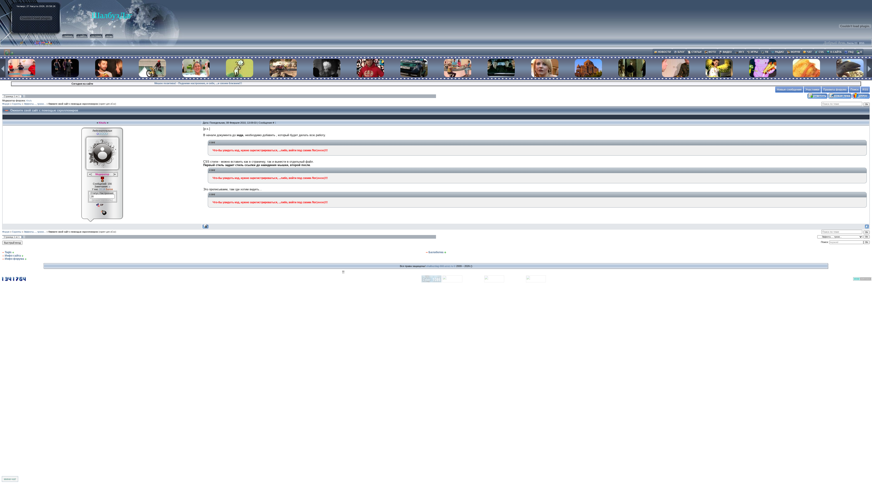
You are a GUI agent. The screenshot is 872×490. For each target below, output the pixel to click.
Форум (6, 104)
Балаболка (436, 252)
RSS (861, 43)
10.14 (102, 189)
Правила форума (835, 89)
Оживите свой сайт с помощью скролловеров (73, 104)
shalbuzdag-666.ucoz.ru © (441, 266)
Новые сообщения (789, 89)
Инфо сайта (13, 255)
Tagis (8, 252)
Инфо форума (14, 258)
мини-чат (10, 479)
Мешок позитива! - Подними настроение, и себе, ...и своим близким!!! (198, 83)
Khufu (29, 101)
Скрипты (16, 104)
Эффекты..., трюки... (35, 104)
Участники (812, 89)
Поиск (854, 89)
